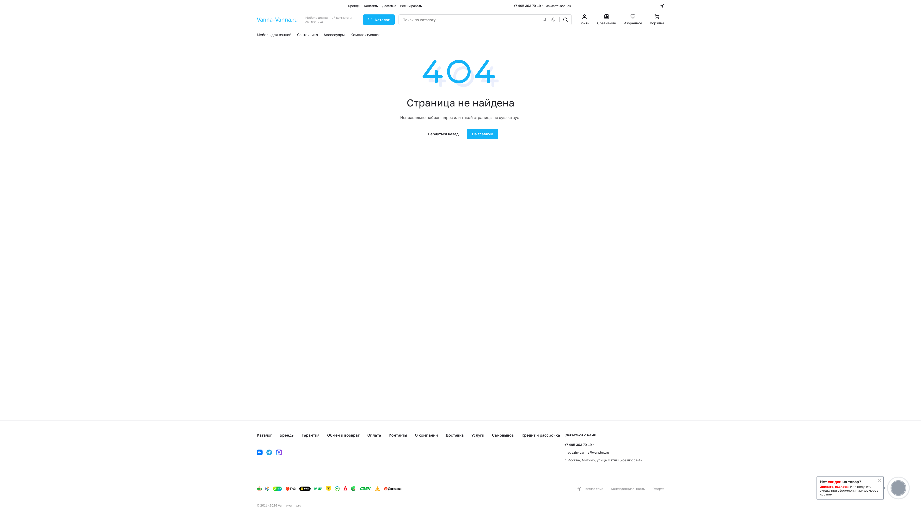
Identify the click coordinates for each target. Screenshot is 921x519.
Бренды (287, 435)
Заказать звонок (558, 6)
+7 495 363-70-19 (527, 6)
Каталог (264, 435)
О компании (426, 435)
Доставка (455, 435)
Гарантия (310, 435)
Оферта (658, 489)
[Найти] (565, 20)
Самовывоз (503, 435)
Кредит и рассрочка (541, 435)
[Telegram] (269, 452)
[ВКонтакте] (260, 452)
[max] (279, 452)
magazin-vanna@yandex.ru (587, 452)
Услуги (477, 435)
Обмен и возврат (343, 435)
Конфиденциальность (628, 489)
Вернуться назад (443, 134)
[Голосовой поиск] (554, 20)
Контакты (398, 435)
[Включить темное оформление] (662, 6)
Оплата (374, 435)
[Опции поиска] (543, 20)
